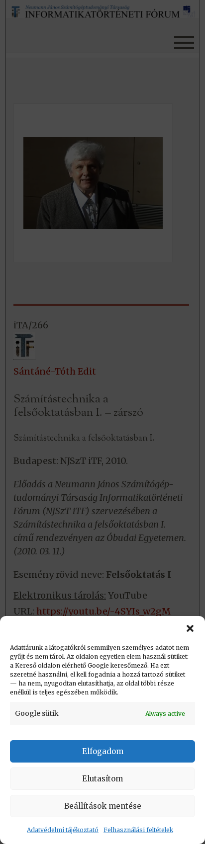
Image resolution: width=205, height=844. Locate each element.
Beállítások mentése (102, 806)
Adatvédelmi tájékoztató (63, 830)
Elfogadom (102, 751)
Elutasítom (102, 778)
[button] (190, 628)
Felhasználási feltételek (138, 830)
